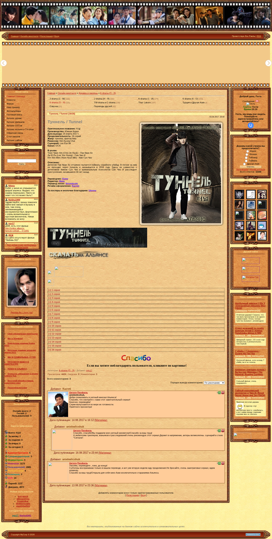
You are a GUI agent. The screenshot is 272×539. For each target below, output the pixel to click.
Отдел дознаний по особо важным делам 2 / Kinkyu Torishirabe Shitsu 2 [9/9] (249, 330)
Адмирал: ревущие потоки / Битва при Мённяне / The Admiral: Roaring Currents (250, 372)
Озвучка (54, 106)
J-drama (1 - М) (57, 99)
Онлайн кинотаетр (67, 93)
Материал (101, 420)
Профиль (82, 392)
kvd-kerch (23, 496)
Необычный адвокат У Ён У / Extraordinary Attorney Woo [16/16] (250, 305)
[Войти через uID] (251, 125)
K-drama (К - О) (190, 99)
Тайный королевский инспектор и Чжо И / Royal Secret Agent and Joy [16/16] (250, 392)
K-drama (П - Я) (108, 93)
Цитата (73, 392)
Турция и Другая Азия (193, 102)
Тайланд (253, 157)
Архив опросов (257, 169)
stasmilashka (23, 506)
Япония (253, 154)
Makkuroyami (23, 503)
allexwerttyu (23, 499)
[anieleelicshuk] (62, 439)
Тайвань (253, 160)
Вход (56, 36)
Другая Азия (253, 164)
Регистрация (46, 36)
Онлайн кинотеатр (29, 36)
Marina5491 (25, 515)
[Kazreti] (58, 403)
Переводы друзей (103, 106)
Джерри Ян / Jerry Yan (22, 312)
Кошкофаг (23, 501)
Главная (15, 36)
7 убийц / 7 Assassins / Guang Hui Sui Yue (247, 352)
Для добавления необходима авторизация (21, 246)
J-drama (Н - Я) (102, 99)
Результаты (242, 169)
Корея (253, 151)
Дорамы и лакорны (88, 93)
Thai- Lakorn (144, 102)
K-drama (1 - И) (146, 99)
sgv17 (15, 515)
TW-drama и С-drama (104, 102)
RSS (259, 36)
